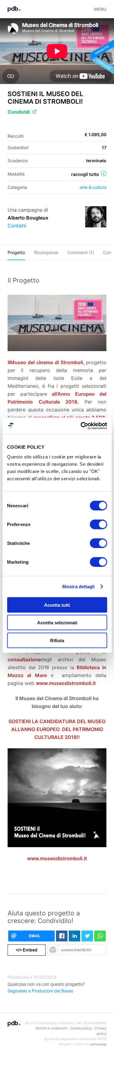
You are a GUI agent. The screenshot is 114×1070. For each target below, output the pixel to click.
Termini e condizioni (51, 1028)
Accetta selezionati (57, 622)
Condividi (19, 112)
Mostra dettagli (78, 586)
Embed (26, 949)
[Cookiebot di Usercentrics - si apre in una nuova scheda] (81, 426)
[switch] (98, 524)
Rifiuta (57, 640)
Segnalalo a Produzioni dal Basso (40, 990)
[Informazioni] (103, 173)
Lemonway (97, 1044)
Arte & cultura (93, 187)
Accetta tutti (57, 604)
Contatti (17, 226)
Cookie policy (81, 1028)
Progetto (16, 252)
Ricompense (46, 252)
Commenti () (80, 252)
